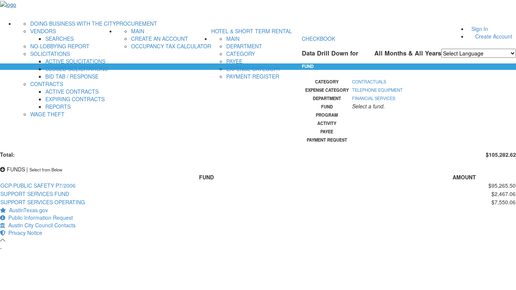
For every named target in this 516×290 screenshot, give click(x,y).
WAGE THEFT (47, 114)
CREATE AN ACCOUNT (159, 38)
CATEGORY (240, 53)
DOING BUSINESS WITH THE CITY (73, 23)
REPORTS (58, 106)
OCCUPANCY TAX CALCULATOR (171, 46)
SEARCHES (59, 38)
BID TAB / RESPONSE (72, 76)
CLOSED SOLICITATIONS (76, 68)
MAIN (137, 31)
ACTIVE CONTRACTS (72, 91)
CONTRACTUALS (369, 82)
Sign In (479, 28)
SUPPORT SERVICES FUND (34, 193)
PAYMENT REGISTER (252, 76)
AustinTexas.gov (27, 210)
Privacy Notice (23, 232)
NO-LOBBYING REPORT (60, 46)
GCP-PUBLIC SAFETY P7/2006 (38, 185)
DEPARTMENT (244, 46)
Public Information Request (39, 217)
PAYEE (234, 61)
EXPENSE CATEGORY (253, 68)
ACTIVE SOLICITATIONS (75, 61)
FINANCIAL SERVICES (373, 98)
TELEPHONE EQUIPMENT (377, 90)
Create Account (493, 36)
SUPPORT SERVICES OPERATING (42, 202)
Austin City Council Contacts (40, 225)
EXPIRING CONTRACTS (75, 99)
